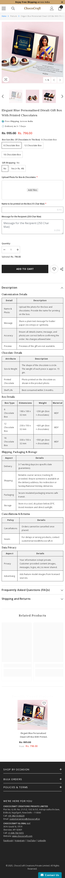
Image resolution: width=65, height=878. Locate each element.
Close (62, 2)
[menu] (4, 8)
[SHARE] (60, 269)
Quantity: (6, 243)
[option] (32, 52)
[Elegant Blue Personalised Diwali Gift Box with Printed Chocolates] (33, 715)
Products (13, 16)
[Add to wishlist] (54, 269)
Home (4, 16)
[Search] (13, 8)
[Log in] (52, 8)
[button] (54, 80)
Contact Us (51, 875)
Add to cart (25, 268)
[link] (18, 665)
